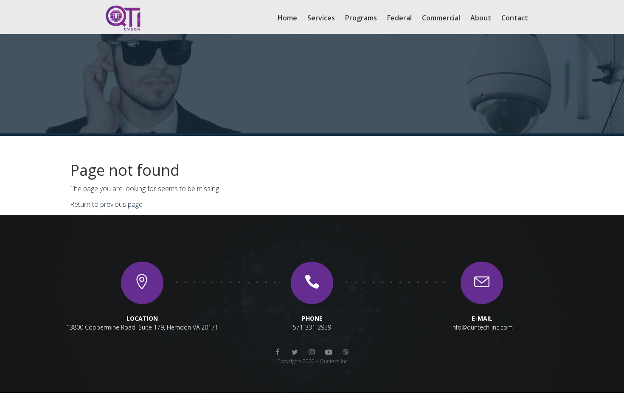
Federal (399, 18)
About (480, 18)
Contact (514, 18)
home (287, 18)
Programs (361, 18)
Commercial (441, 18)
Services (321, 18)
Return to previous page (106, 204)
